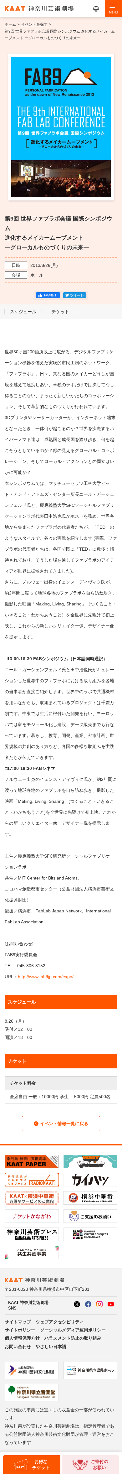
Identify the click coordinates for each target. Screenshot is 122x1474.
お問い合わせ (18, 1346)
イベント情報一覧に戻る (64, 1123)
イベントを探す (34, 24)
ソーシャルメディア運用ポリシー (73, 1329)
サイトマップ (18, 1321)
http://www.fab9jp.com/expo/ (46, 976)
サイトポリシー (20, 1329)
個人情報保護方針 (22, 1338)
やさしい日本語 (51, 1346)
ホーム (10, 24)
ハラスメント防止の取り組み (72, 1338)
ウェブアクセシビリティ (60, 1321)
